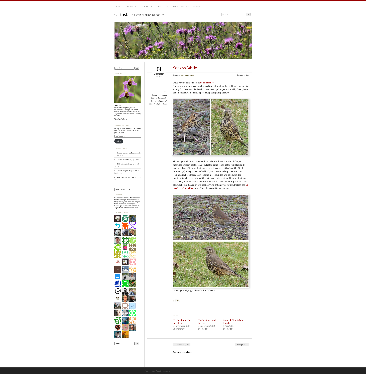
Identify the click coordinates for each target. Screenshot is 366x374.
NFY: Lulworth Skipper (125, 164)
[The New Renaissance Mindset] (125, 327)
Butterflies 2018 (181, 6)
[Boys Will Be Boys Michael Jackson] (125, 247)
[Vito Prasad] (117, 335)
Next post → (242, 344)
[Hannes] (132, 298)
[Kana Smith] (132, 327)
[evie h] (117, 298)
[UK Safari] (117, 313)
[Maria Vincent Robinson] (125, 291)
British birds (155, 98)
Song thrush (163, 104)
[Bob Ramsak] (132, 276)
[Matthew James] (125, 313)
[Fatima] (132, 218)
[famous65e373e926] (117, 284)
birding (154, 95)
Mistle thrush (153, 104)
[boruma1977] (125, 335)
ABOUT (119, 6)
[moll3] (132, 225)
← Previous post (182, 344)
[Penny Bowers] (117, 320)
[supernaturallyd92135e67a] (117, 247)
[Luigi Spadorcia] (117, 218)
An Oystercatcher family (126, 177)
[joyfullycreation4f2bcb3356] (117, 255)
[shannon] (117, 327)
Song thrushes (207, 83)
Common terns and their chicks (129, 153)
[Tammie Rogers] (132, 269)
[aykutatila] (132, 247)
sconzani (184, 75)
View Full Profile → (120, 119)
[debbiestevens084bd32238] (132, 255)
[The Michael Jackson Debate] (132, 233)
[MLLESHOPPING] (132, 313)
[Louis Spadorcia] (125, 262)
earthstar (122, 14)
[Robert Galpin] (125, 233)
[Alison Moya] (125, 218)
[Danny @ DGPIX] (117, 306)
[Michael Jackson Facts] (117, 225)
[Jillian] (132, 284)
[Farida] (117, 269)
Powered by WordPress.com (157, 371)
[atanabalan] (117, 240)
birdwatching (162, 95)
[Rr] (125, 306)
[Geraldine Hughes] (117, 291)
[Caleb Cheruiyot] (132, 320)
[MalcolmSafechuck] (117, 276)
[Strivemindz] (117, 262)
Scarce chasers (123, 160)
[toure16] (125, 320)
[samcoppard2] (125, 284)
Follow (119, 141)
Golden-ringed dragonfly (127, 171)
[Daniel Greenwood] (132, 291)
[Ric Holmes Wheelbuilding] (125, 276)
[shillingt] (125, 298)
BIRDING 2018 (132, 6)
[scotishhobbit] (125, 225)
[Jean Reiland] (125, 269)
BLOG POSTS (163, 6)
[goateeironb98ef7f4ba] (125, 240)
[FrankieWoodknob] (132, 306)
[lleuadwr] (132, 240)
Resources (198, 6)
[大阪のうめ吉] (117, 233)
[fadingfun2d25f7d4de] (125, 255)
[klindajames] (132, 262)
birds (192, 75)
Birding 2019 (147, 6)
